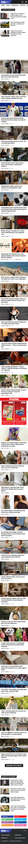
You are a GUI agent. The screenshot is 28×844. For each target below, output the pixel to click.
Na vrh (25, 830)
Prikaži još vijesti (13, 765)
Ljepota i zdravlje (5, 18)
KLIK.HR (7, 785)
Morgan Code (19, 841)
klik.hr (5, 2)
